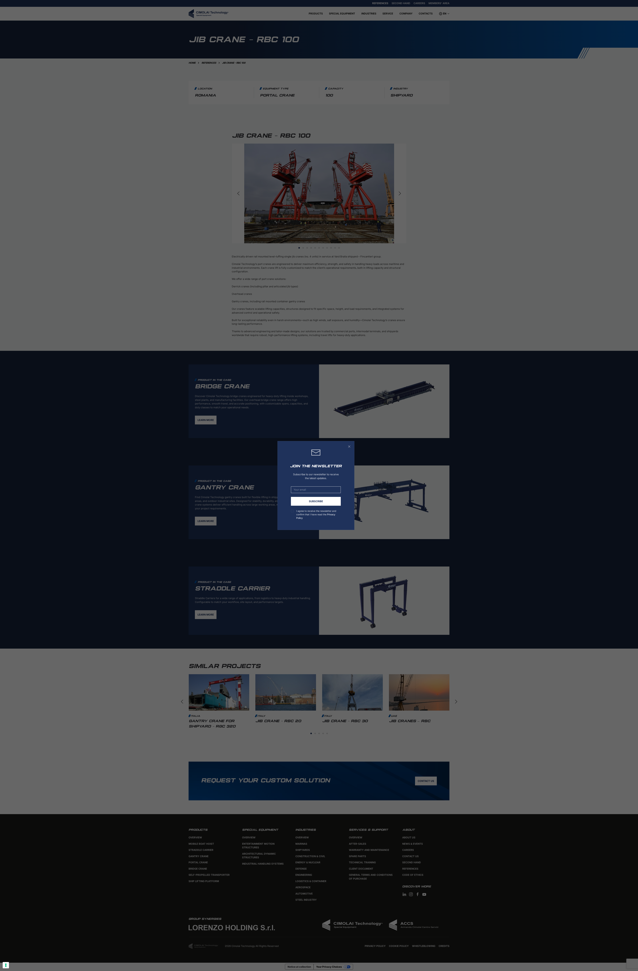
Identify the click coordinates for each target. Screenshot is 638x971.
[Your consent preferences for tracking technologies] (6, 965)
